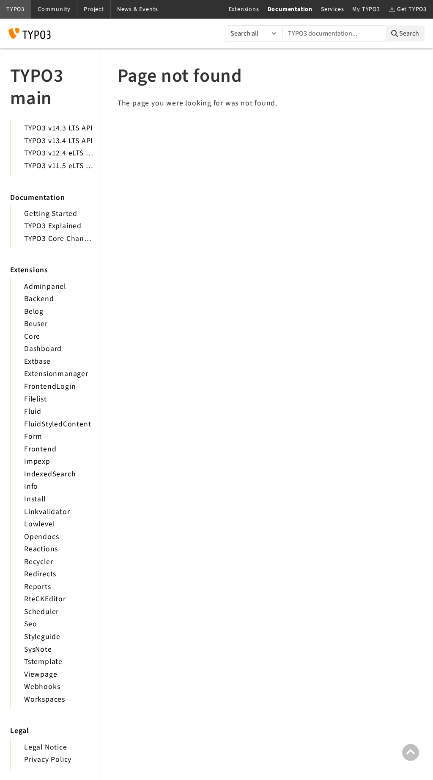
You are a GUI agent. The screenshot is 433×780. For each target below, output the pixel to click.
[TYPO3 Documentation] (29, 33)
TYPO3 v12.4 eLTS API (60, 153)
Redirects (40, 574)
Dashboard (43, 348)
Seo (30, 624)
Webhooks (42, 686)
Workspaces (44, 699)
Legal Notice (45, 747)
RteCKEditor (45, 599)
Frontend (40, 449)
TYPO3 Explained (53, 226)
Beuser (36, 323)
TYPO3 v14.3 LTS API (58, 128)
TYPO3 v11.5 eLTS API (60, 165)
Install (35, 499)
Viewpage (40, 674)
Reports (37, 586)
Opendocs (41, 536)
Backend (39, 298)
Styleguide (42, 636)
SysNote (38, 649)
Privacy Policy (47, 759)
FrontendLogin (50, 386)
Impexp (37, 461)
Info (31, 486)
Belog (34, 311)
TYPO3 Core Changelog (63, 238)
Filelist (35, 399)
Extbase (37, 361)
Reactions (41, 549)
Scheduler (41, 611)
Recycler (38, 561)
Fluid (32, 411)
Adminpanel (45, 286)
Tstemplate (43, 661)
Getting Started (50, 213)
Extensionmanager (56, 373)
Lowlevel (39, 524)
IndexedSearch (50, 474)
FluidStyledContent (57, 424)
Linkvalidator (47, 511)
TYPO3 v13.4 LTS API (58, 141)
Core (32, 336)
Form (33, 436)
